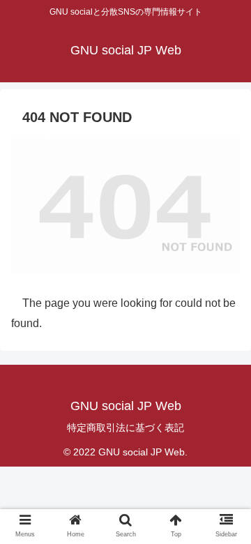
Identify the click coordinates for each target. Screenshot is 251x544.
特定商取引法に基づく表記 (125, 427)
